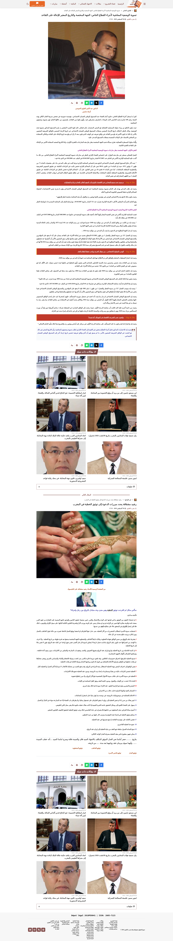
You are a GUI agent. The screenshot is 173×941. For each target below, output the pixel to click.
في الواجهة (128, 500)
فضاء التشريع (114, 921)
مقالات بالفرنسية (99, 927)
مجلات (77, 935)
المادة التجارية (90, 933)
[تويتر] (39, 929)
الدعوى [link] (59, 197)
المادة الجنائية (90, 935)
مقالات (101, 921)
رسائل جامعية (75, 929)
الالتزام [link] (125, 626)
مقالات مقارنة (100, 925)
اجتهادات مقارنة (90, 924)
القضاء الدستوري (89, 927)
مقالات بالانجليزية (99, 929)
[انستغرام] (30, 929)
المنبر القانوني (90, 922)
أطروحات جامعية (75, 922)
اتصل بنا (57, 929)
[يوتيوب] (34, 929)
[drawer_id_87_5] (145, 4)
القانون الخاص (127, 10)
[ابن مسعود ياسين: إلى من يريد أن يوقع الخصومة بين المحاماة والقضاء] (112, 376)
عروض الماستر (75, 930)
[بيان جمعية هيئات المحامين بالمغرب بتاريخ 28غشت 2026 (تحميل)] (112, 419)
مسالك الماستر (65, 924)
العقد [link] (102, 626)
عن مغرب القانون (54, 921)
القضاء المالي (90, 929)
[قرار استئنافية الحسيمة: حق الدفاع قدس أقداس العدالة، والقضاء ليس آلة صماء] (61, 376)
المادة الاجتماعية (89, 930)
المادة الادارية (90, 932)
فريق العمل (56, 927)
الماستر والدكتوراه (64, 921)
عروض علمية (75, 932)
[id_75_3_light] (27, 4)
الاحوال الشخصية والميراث (87, 925)
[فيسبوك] (43, 929)
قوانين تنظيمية (113, 924)
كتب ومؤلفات (75, 933)
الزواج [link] (125, 639)
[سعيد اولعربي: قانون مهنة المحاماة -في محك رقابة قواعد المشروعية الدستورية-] (61, 461)
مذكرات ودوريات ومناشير (111, 927)
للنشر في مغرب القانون (53, 922)
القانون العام (100, 924)
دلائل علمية (76, 927)
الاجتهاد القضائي (90, 921)
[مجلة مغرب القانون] (134, 4)
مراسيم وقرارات (113, 929)
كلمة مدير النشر (55, 925)
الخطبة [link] (110, 610)
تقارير (77, 924)
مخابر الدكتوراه (65, 922)
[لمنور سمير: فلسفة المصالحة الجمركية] (112, 461)
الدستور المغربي (113, 922)
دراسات (77, 925)
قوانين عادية (114, 925)
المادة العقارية (90, 937)
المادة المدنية (90, 938)
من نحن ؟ (56, 924)
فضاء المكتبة (76, 921)
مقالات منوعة (100, 930)
